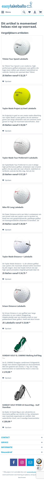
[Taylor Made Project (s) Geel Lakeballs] (22, 96)
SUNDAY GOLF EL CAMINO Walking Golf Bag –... (22, 356)
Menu (8, 12)
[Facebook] (13, 462)
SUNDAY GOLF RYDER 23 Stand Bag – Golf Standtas (20, 406)
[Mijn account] (35, 12)
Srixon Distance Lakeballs (13, 306)
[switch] (39, 468)
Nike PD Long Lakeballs (12, 207)
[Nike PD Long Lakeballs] (22, 195)
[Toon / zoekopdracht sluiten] (24, 12)
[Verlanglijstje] (29, 12)
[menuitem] (6, 12)
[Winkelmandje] (40, 12)
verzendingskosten (33, 472)
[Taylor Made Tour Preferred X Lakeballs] (22, 146)
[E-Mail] (30, 462)
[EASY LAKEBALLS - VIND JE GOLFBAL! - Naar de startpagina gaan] (22, 5)
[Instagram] (22, 462)
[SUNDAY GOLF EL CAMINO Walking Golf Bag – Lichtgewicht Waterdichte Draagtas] (22, 343)
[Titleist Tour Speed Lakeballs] (22, 47)
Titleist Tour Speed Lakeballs (15, 59)
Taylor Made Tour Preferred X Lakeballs (20, 158)
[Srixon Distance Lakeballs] (22, 294)
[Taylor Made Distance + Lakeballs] (22, 244)
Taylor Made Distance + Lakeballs (17, 257)
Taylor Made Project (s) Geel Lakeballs (19, 108)
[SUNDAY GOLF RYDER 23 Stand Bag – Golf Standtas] (22, 393)
